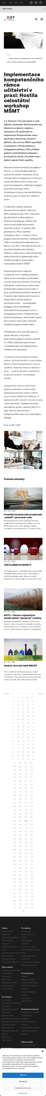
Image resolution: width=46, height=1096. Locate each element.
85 (28, 752)
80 (28, 748)
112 (31, 774)
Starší (40, 694)
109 (15, 774)
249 (14, 901)
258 (20, 908)
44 (23, 723)
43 (18, 723)
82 (13, 752)
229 (14, 882)
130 (20, 792)
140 (31, 799)
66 (33, 737)
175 (26, 832)
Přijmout (23, 1075)
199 (26, 853)
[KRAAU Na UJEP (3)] (13, 440)
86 (33, 752)
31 (33, 712)
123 (26, 785)
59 (23, 734)
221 (14, 875)
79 (23, 748)
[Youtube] (40, 2)
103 (26, 767)
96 (33, 759)
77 (13, 748)
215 (26, 868)
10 (27, 698)
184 (31, 839)
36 (33, 716)
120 (31, 781)
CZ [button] (4, 3)
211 (26, 864)
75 (28, 745)
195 (26, 850)
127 (26, 788)
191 (26, 846)
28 (18, 712)
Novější (6, 694)
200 (31, 853)
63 (18, 737)
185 (15, 843)
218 (20, 871)
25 (28, 709)
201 (14, 857)
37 (13, 719)
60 (28, 734)
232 (32, 882)
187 (26, 843)
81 (33, 748)
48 (18, 727)
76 (33, 745)
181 (15, 839)
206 (20, 861)
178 (20, 835)
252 (32, 901)
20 (28, 705)
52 (13, 730)
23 (18, 709)
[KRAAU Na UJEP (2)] (32, 440)
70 (28, 741)
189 (15, 846)
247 (26, 897)
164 (31, 821)
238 (20, 890)
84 (23, 752)
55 (28, 730)
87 (13, 756)
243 (26, 893)
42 (13, 723)
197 (14, 853)
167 (26, 824)
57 (13, 734)
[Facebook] (31, 2)
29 (23, 712)
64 (23, 737)
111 (26, 774)
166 (20, 824)
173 (15, 832)
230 (20, 882)
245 (14, 897)
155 (26, 814)
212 (32, 864)
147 (26, 806)
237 (14, 890)
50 (28, 727)
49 (23, 727)
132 (31, 792)
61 (33, 734)
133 (15, 795)
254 (20, 904)
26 (33, 709)
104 (31, 767)
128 (31, 788)
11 (31, 698)
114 (20, 777)
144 (31, 803)
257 (14, 908)
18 (18, 705)
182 (20, 839)
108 (32, 770)
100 (31, 763)
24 (23, 709)
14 (23, 701)
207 (26, 861)
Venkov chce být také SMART (20, 665)
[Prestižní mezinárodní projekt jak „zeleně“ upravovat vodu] (23, 499)
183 (26, 839)
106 (20, 770)
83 (18, 752)
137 (15, 799)
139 (26, 799)
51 (33, 727)
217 (15, 871)
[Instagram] (36, 2)
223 (26, 875)
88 (18, 756)
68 (18, 741)
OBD (11, 3)
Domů (8, 55)
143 (26, 803)
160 (31, 817)
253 (14, 904)
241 (14, 893)
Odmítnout (23, 1082)
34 (23, 716)
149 (15, 810)
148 (32, 806)
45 (28, 723)
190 (20, 846)
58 (18, 734)
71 (33, 741)
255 (26, 904)
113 (15, 777)
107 (26, 770)
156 (31, 814)
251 (26, 901)
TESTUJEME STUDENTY (17, 564)
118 (20, 781)
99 (25, 763)
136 (31, 795)
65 (28, 737)
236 (32, 886)
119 (26, 781)
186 (20, 843)
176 (31, 832)
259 (26, 908)
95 (28, 759)
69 (23, 741)
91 (33, 756)
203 (26, 857)
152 (31, 810)
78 (18, 748)
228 (32, 879)
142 (20, 803)
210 (21, 864)
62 (13, 737)
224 (31, 875)
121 (15, 785)
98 (20, 763)
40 (28, 719)
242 (20, 893)
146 (20, 806)
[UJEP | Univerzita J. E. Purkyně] (9, 18)
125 (15, 788)
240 (32, 890)
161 (15, 821)
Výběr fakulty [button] (7, 9)
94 (23, 759)
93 (18, 759)
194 (20, 850)
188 (31, 843)
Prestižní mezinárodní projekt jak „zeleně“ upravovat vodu (23, 516)
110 (21, 774)
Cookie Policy (23, 1093)
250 (20, 901)
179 (26, 835)
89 (23, 756)
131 (26, 792)
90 (28, 756)
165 (14, 824)
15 (28, 701)
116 (31, 777)
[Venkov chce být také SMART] (23, 650)
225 (14, 879)
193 (14, 850)
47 (13, 727)
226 (20, 879)
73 (18, 745)
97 (15, 763)
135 (26, 795)
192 (31, 846)
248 (32, 897)
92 (13, 759)
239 (26, 890)
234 (20, 886)
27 (13, 712)
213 (15, 868)
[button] (42, 1051)
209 (15, 864)
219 (26, 871)
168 (32, 824)
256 (32, 904)
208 (32, 861)
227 (26, 879)
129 (15, 792)
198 (20, 853)
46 (33, 723)
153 (15, 814)
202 (20, 857)
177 (15, 835)
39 (23, 719)
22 (13, 709)
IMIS (16, 3)
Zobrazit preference (23, 1088)
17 (13, 705)
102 (20, 767)
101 (15, 767)
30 (28, 712)
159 (26, 817)
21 (33, 705)
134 (20, 795)
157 (15, 817)
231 (26, 882)
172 (31, 828)
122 (20, 785)
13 (18, 701)
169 (15, 828)
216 (31, 868)
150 (20, 810)
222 (20, 875)
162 (20, 821)
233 (14, 886)
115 (26, 777)
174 (20, 832)
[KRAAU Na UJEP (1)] (13, 459)
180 (31, 835)
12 (13, 701)
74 (23, 745)
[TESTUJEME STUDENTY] (23, 549)
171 (26, 828)
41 (33, 719)
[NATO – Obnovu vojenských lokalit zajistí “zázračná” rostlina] (23, 599)
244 (32, 893)
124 (31, 785)
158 (20, 817)
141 (15, 803)
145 (14, 806)
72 (13, 745)
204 (32, 857)
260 (32, 908)
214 (20, 868)
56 (33, 730)
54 (23, 730)
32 (13, 716)
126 (20, 788)
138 (20, 799)
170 (20, 828)
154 (20, 814)
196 (32, 850)
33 (18, 716)
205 (14, 861)
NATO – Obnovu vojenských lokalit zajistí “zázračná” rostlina (22, 617)
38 (18, 719)
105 (14, 770)
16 (32, 701)
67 (13, 741)
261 (23, 911)
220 (31, 871)
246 (20, 897)
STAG (21, 3)
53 (18, 730)
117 (15, 781)
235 (26, 886)
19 (23, 705)
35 (28, 716)
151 (26, 810)
